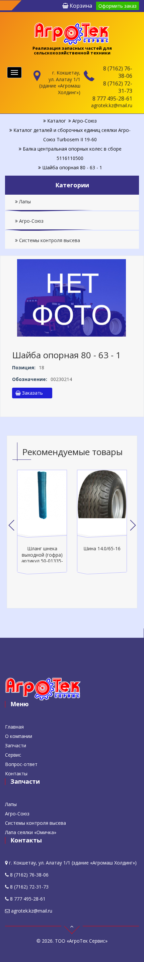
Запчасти (15, 745)
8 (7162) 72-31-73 (117, 87)
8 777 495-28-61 (112, 98)
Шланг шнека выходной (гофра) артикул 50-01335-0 (42, 557)
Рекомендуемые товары (72, 452)
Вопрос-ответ (21, 764)
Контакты (16, 773)
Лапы (24, 201)
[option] (42, 522)
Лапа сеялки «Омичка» (30, 832)
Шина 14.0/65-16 (102, 548)
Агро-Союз (31, 221)
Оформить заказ (117, 6)
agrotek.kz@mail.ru (111, 105)
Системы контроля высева (49, 240)
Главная (14, 727)
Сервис (13, 755)
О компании (18, 736)
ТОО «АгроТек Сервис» (81, 941)
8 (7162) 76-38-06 (117, 72)
